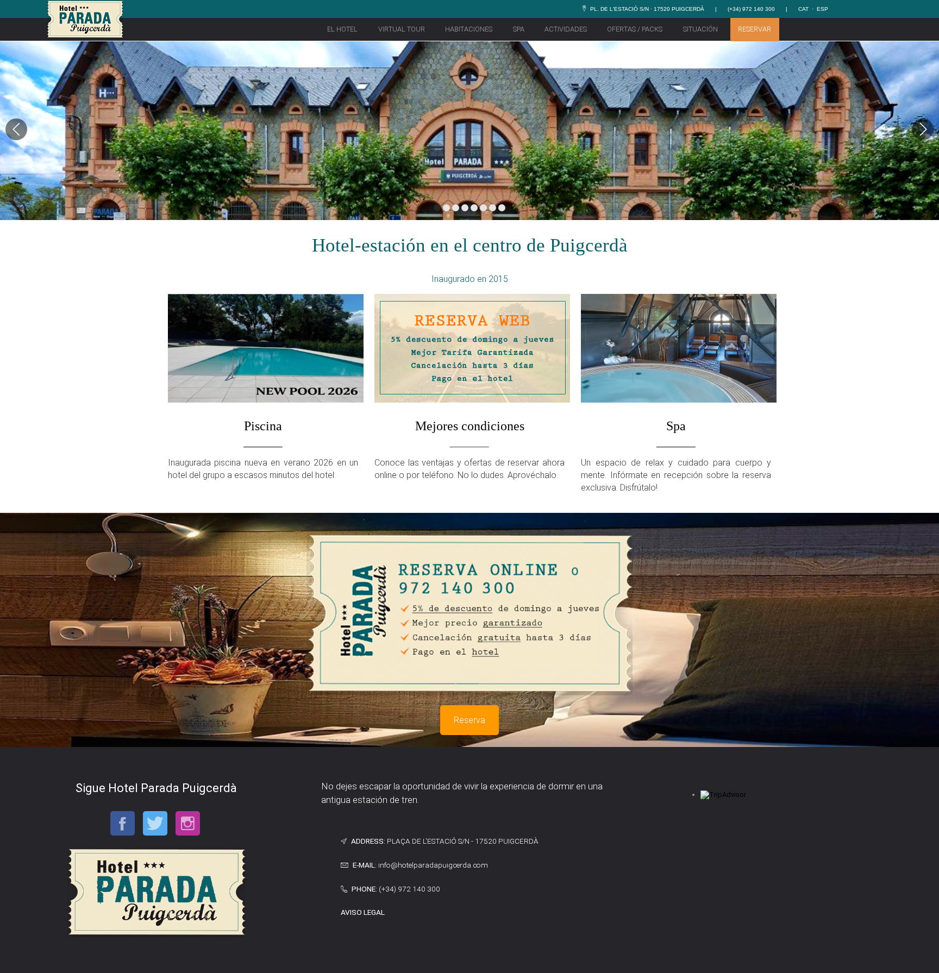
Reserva (469, 720)
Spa (676, 426)
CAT (803, 9)
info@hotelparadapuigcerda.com (433, 865)
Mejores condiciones (469, 426)
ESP (822, 9)
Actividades (565, 29)
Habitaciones (468, 29)
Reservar (754, 29)
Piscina (263, 426)
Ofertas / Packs (634, 29)
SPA (518, 29)
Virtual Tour (401, 29)
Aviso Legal (363, 912)
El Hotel (342, 29)
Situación (700, 29)
